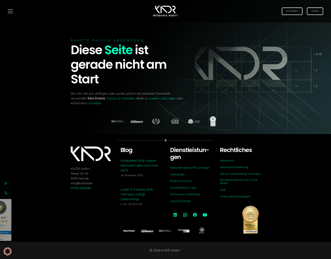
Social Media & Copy (183, 187)
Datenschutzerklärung (234, 167)
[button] (10, 11)
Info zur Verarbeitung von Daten (240, 173)
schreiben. (95, 103)
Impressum (227, 160)
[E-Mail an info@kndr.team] (6, 183)
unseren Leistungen (162, 98)
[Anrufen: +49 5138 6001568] (6, 193)
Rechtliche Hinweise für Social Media (238, 181)
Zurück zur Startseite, (120, 98)
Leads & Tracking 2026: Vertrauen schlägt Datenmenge (137, 194)
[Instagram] (185, 215)
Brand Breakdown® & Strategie (189, 167)
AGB (222, 190)
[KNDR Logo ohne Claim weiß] (165, 9)
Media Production (181, 181)
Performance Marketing (185, 194)
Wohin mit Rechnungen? (235, 196)
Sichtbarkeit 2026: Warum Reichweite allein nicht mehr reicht (139, 165)
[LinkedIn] (175, 215)
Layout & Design (180, 201)
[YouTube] (205, 215)
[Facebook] (195, 215)
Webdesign (177, 174)
